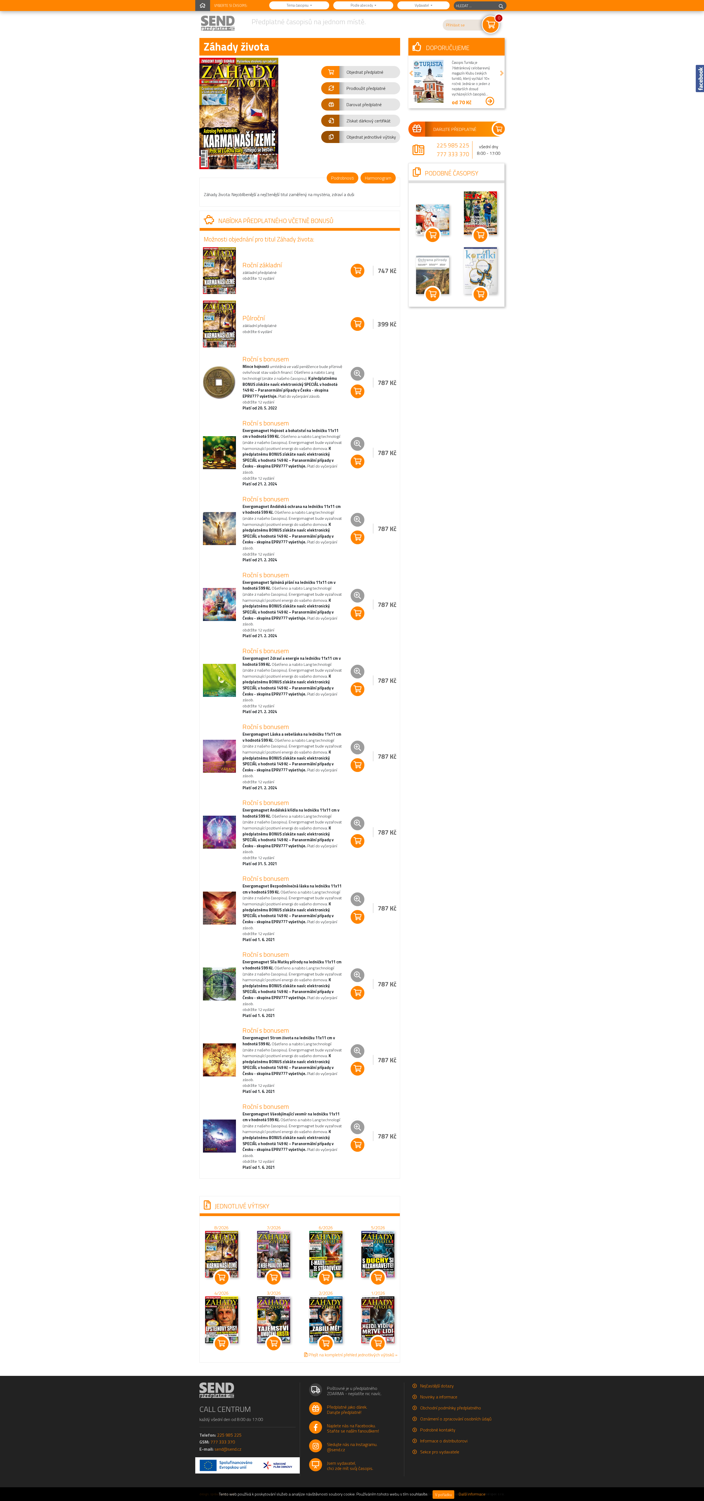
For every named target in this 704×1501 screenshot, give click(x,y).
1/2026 (378, 1293)
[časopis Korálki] (480, 270)
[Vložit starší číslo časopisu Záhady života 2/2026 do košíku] (325, 1319)
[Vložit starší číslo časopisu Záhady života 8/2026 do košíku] (221, 1253)
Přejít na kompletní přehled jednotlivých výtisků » (352, 1354)
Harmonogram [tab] (378, 178)
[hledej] (501, 5)
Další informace (472, 1494)
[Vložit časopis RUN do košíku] (480, 235)
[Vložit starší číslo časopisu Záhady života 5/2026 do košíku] (377, 1253)
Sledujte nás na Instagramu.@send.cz (352, 1447)
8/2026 (222, 1227)
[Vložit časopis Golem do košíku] (433, 235)
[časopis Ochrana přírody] (432, 274)
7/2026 (274, 1227)
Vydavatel (422, 5)
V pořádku (443, 1494)
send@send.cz (228, 1449)
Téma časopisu (298, 5)
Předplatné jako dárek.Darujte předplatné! (347, 1409)
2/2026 (326, 1293)
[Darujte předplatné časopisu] (456, 129)
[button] (360, 72)
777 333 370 (453, 154)
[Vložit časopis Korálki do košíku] (480, 294)
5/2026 (378, 1227)
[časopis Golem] (432, 219)
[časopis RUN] (480, 212)
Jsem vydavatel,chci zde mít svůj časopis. (350, 1466)
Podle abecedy (362, 5)
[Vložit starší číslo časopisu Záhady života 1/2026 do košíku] (377, 1319)
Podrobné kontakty (437, 1429)
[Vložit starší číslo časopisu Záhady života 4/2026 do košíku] (221, 1319)
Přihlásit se (455, 25)
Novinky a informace (438, 1396)
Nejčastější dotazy (437, 1385)
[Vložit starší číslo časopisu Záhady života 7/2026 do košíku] (273, 1253)
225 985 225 (453, 145)
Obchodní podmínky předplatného (450, 1407)
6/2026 (326, 1227)
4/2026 (222, 1293)
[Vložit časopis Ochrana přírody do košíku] (433, 294)
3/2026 (274, 1293)
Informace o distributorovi (444, 1440)
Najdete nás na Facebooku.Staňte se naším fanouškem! (353, 1428)
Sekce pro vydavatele (439, 1451)
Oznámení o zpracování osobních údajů (455, 1418)
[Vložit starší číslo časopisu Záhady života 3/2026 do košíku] (273, 1319)
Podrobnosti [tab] (342, 178)
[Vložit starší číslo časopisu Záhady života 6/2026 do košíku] (325, 1253)
